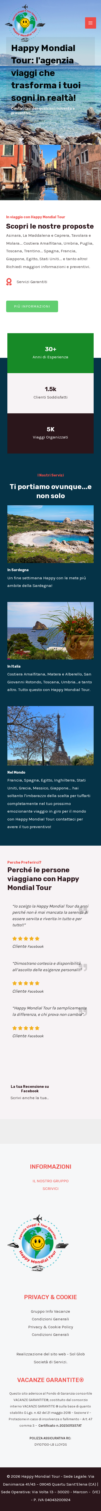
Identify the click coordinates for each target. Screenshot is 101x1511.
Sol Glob (77, 1353)
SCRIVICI (51, 1188)
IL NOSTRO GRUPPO (51, 1180)
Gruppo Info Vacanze (50, 1311)
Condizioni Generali (50, 1318)
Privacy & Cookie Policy (50, 1326)
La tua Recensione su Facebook (30, 1089)
